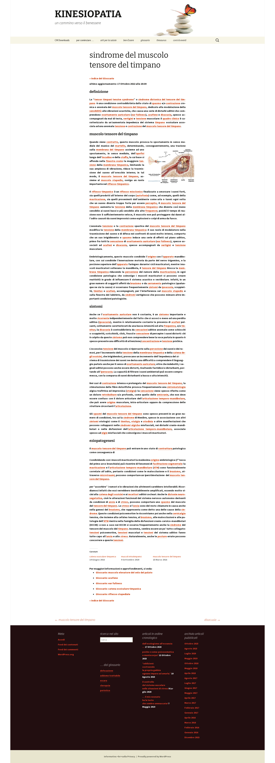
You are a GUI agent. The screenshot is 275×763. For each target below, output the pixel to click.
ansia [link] (112, 501)
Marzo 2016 (190, 722)
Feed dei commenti (68, 649)
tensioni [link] (94, 532)
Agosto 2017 (190, 678)
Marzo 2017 (190, 702)
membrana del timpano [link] (110, 149)
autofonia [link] (142, 195)
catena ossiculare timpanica (102, 556)
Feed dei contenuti (68, 644)
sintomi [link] (153, 287)
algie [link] (104, 432)
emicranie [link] (162, 394)
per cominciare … (85, 40)
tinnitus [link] (98, 290)
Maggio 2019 (190, 658)
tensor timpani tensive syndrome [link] (114, 99)
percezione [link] (131, 271)
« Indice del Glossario (101, 78)
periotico (105, 690)
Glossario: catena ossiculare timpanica (118, 588)
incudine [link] (107, 157)
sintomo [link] (164, 314)
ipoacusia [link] (167, 287)
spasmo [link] (156, 103)
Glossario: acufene (107, 577)
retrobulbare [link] (109, 394)
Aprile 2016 (190, 717)
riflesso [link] (111, 183)
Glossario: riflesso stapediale (113, 594)
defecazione (106, 670)
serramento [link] (154, 283)
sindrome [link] (128, 417)
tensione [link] (141, 118)
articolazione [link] (123, 406)
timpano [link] (160, 122)
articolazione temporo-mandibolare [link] (163, 398)
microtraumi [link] (107, 475)
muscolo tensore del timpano (167, 556)
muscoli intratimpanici (131, 556)
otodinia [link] (148, 421)
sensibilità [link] (95, 110)
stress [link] (124, 501)
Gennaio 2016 (191, 732)
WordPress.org (66, 654)
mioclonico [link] (136, 191)
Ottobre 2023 (191, 643)
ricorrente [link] (103, 318)
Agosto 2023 (190, 648)
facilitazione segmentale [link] (167, 463)
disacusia (212, 620)
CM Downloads (62, 40)
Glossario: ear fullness (109, 583)
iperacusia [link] (107, 371)
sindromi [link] (130, 294)
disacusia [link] (166, 114)
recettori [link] (133, 494)
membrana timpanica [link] (115, 164)
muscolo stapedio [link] (112, 180)
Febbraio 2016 (191, 727)
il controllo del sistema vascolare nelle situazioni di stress (155, 685)
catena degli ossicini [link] (111, 494)
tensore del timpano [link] (154, 268)
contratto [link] (112, 141)
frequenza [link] (170, 325)
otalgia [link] (131, 390)
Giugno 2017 (190, 688)
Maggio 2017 (190, 693)
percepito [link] (151, 203)
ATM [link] (156, 467)
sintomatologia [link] (176, 387)
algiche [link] (135, 425)
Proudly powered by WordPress (154, 756)
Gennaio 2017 (191, 712)
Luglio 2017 (190, 683)
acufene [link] (153, 114)
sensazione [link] (116, 241)
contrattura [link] (165, 448)
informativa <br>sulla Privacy (119, 756)
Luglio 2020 (190, 653)
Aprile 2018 (190, 673)
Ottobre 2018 (191, 663)
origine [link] (152, 256)
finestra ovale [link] (114, 161)
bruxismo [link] (135, 283)
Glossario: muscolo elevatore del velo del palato (124, 572)
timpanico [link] (123, 183)
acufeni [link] (107, 245)
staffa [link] (124, 157)
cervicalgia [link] (179, 513)
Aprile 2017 (190, 697)
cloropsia (105, 685)
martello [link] (120, 145)
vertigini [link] (128, 118)
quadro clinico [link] (171, 118)
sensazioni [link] (141, 329)
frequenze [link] (151, 210)
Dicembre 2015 (191, 737)
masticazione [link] (97, 199)
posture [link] (162, 536)
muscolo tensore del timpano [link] (129, 107)
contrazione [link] (173, 103)
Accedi (61, 639)
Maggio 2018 (190, 668)
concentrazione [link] (150, 341)
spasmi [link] (97, 413)
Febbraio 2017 (191, 707)
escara (103, 680)
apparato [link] (168, 256)
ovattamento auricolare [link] (116, 114)
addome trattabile (110, 675)
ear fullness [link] (139, 114)
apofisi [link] (140, 153)
